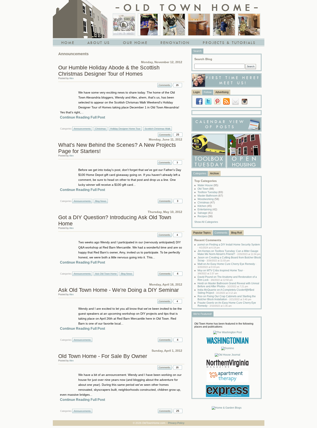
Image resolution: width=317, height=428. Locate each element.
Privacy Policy (176, 423)
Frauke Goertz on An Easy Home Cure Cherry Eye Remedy (227, 304)
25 (177, 85)
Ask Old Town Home (106, 273)
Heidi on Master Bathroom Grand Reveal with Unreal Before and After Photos (228, 285)
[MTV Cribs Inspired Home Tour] (124, 25)
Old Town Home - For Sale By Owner (102, 356)
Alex (71, 78)
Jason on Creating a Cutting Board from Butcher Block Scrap (229, 259)
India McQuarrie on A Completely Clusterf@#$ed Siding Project (226, 291)
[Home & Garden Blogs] (227, 407)
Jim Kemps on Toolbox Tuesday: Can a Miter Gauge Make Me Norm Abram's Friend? (229, 253)
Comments (164, 85)
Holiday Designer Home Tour (125, 128)
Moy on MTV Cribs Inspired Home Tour (221, 272)
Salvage (205, 212)
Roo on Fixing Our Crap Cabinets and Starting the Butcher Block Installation (227, 298)
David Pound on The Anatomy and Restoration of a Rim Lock (227, 278)
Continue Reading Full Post (82, 117)
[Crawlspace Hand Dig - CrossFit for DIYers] (149, 25)
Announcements (82, 128)
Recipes (205, 216)
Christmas (100, 128)
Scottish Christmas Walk (157, 128)
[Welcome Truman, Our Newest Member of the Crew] (174, 25)
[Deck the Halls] (249, 25)
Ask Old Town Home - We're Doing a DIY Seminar (118, 290)
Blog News (100, 201)
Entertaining (207, 209)
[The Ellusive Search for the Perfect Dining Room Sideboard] (199, 25)
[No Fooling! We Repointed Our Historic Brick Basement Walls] (224, 25)
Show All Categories (206, 221)
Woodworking (208, 199)
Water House (208, 185)
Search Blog (203, 59)
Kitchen (205, 206)
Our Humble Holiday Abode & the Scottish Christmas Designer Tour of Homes (109, 70)
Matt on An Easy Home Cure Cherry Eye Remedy (227, 265)
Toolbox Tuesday (210, 192)
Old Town (206, 188)
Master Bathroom (210, 195)
